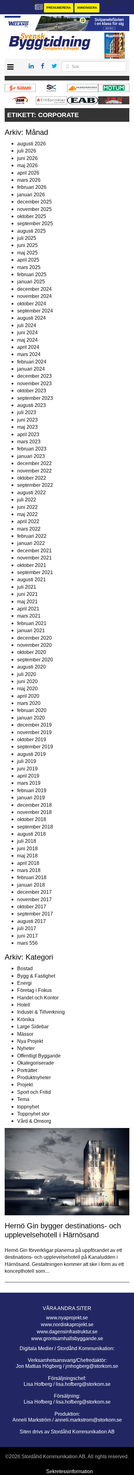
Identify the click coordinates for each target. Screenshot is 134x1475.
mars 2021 (29, 616)
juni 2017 (27, 935)
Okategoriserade (35, 1063)
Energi (24, 983)
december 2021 (34, 550)
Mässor (25, 1034)
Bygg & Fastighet (36, 976)
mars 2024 (29, 354)
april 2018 (28, 863)
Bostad (25, 968)
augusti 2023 (31, 405)
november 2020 (34, 645)
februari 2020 (31, 710)
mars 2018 (29, 870)
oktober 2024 (31, 303)
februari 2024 (31, 361)
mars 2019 (29, 783)
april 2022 (28, 521)
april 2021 (28, 608)
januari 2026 (31, 194)
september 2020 (35, 659)
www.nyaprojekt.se (67, 1317)
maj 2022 (27, 514)
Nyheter (26, 1048)
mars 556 (27, 943)
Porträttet (27, 1070)
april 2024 (28, 347)
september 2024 (35, 310)
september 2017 (35, 913)
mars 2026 (29, 180)
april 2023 (28, 434)
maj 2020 (27, 688)
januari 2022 (31, 543)
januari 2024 (31, 369)
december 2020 (34, 638)
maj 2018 (27, 855)
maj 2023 (27, 427)
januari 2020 (31, 717)
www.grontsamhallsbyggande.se (67, 1338)
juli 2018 (26, 841)
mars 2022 (29, 529)
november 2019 (34, 732)
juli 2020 (26, 674)
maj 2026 (27, 165)
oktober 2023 (31, 390)
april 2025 (28, 260)
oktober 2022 (31, 478)
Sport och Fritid (34, 1092)
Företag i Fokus (34, 990)
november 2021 (34, 557)
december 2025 (34, 201)
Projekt (25, 1084)
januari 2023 (31, 456)
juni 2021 (27, 594)
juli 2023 (26, 412)
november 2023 (34, 383)
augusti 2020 (31, 666)
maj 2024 (27, 340)
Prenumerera (58, 7)
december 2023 (34, 376)
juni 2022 (27, 507)
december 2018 (34, 805)
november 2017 (34, 899)
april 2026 (28, 173)
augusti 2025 (31, 231)
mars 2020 (29, 703)
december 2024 (34, 289)
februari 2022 (31, 536)
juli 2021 (26, 587)
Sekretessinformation (69, 1471)
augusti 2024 (31, 318)
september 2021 (35, 572)
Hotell (23, 1004)
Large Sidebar (33, 1026)
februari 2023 (31, 448)
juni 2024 (27, 332)
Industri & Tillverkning (41, 1012)
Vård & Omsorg (34, 1121)
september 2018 (35, 826)
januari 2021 (31, 630)
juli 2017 (26, 928)
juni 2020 (27, 681)
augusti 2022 (31, 492)
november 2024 (34, 296)
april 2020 (28, 696)
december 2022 (34, 463)
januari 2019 (31, 797)
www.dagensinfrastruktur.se (67, 1331)
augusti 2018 (31, 834)
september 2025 (35, 223)
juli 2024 (26, 325)
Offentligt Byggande (39, 1055)
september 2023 (35, 398)
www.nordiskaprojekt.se (67, 1324)
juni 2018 (27, 848)
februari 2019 (31, 790)
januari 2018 (31, 885)
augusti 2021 (31, 579)
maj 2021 (27, 601)
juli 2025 (26, 238)
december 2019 (34, 725)
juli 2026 (26, 150)
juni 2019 (27, 768)
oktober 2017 (31, 906)
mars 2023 (29, 441)
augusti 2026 (31, 143)
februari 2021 (31, 623)
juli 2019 (26, 761)
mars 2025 (29, 267)
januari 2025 (31, 281)
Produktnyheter (34, 1077)
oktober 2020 (31, 652)
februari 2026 (31, 187)
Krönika (25, 1019)
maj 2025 (27, 252)
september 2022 (35, 485)
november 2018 (34, 812)
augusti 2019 (31, 754)
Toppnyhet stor (33, 1114)
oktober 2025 (31, 216)
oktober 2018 (31, 819)
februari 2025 (31, 274)
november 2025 (34, 209)
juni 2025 (27, 245)
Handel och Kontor (38, 997)
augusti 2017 (31, 921)
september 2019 (35, 746)
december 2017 (34, 892)
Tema (23, 1099)
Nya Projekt (30, 1041)
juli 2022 (26, 499)
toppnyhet (28, 1106)
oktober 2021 (31, 565)
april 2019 (28, 776)
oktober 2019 (31, 739)
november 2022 (34, 470)
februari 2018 (31, 877)
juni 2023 (27, 419)
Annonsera (87, 7)
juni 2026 (27, 158)
